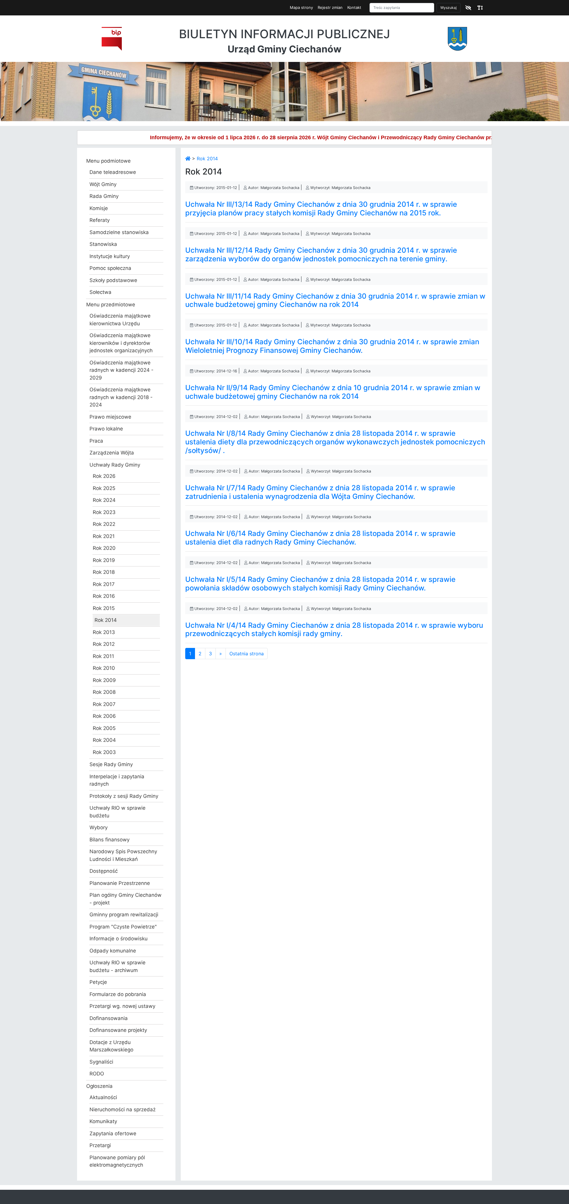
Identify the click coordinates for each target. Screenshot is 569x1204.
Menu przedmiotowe (110, 305)
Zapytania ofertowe (112, 1133)
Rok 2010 (104, 668)
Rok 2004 (104, 740)
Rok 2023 (104, 512)
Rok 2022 (104, 524)
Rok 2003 (104, 752)
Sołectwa (100, 292)
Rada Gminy (104, 196)
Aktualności (103, 1097)
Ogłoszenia (99, 1086)
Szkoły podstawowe (113, 280)
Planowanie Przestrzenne (119, 883)
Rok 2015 (104, 608)
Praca (96, 441)
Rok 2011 (103, 656)
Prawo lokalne (106, 429)
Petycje (98, 982)
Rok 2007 (104, 704)
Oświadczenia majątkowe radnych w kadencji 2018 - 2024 (121, 397)
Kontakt (354, 7)
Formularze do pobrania (117, 994)
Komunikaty (103, 1121)
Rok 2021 (104, 536)
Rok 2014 (106, 620)
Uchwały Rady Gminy (114, 465)
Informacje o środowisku (118, 939)
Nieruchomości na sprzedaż (122, 1109)
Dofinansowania (108, 1018)
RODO (96, 1074)
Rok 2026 (104, 476)
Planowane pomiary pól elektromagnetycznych (117, 1161)
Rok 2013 (104, 632)
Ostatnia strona (246, 654)
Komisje (98, 208)
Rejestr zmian (330, 7)
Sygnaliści (101, 1062)
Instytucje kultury (109, 256)
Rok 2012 (104, 644)
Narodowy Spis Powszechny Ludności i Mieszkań (123, 855)
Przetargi (100, 1145)
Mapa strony (301, 7)
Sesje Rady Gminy (111, 764)
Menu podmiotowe (108, 161)
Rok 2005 (104, 728)
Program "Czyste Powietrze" (123, 927)
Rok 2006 (104, 716)
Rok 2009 (104, 680)
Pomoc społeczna (110, 268)
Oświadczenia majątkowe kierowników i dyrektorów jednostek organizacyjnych (121, 342)
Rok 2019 (104, 560)
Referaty (99, 220)
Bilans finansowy (109, 840)
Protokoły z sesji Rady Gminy (123, 796)
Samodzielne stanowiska (119, 232)
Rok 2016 (104, 596)
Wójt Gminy (102, 184)
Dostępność (103, 871)
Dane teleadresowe (112, 172)
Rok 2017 (104, 584)
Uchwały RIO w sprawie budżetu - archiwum (117, 966)
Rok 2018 (104, 572)
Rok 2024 (104, 500)
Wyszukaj (448, 7)
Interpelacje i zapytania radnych (116, 780)
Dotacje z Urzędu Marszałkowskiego (111, 1046)
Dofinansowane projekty (118, 1030)
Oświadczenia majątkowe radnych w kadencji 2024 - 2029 (121, 370)
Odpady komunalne (112, 951)
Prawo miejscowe (110, 417)
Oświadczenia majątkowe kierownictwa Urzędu (120, 319)
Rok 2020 (104, 548)
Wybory (98, 827)
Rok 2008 (104, 692)
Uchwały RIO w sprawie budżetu (117, 812)
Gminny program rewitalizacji (123, 915)
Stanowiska (103, 244)
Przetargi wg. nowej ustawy (122, 1006)
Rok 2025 (104, 488)
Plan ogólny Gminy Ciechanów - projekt (125, 899)
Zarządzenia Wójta (111, 453)
